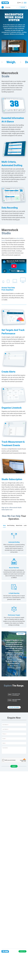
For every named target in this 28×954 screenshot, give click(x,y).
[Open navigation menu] (25, 2)
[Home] (5, 3)
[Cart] (22, 2)
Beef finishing (10, 525)
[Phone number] (3, 7)
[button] (14, 46)
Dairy (4, 525)
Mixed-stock (19, 525)
